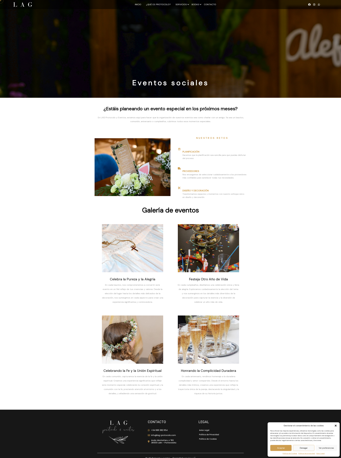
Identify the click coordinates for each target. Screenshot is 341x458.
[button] (335, 425)
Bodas (195, 4)
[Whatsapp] (319, 4)
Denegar (304, 448)
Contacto (210, 4)
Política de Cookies (290, 453)
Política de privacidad (306, 453)
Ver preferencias (326, 448)
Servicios (181, 4)
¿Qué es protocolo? (158, 4)
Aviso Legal (320, 453)
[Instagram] (314, 4)
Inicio (138, 4)
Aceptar (281, 448)
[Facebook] (309, 4)
